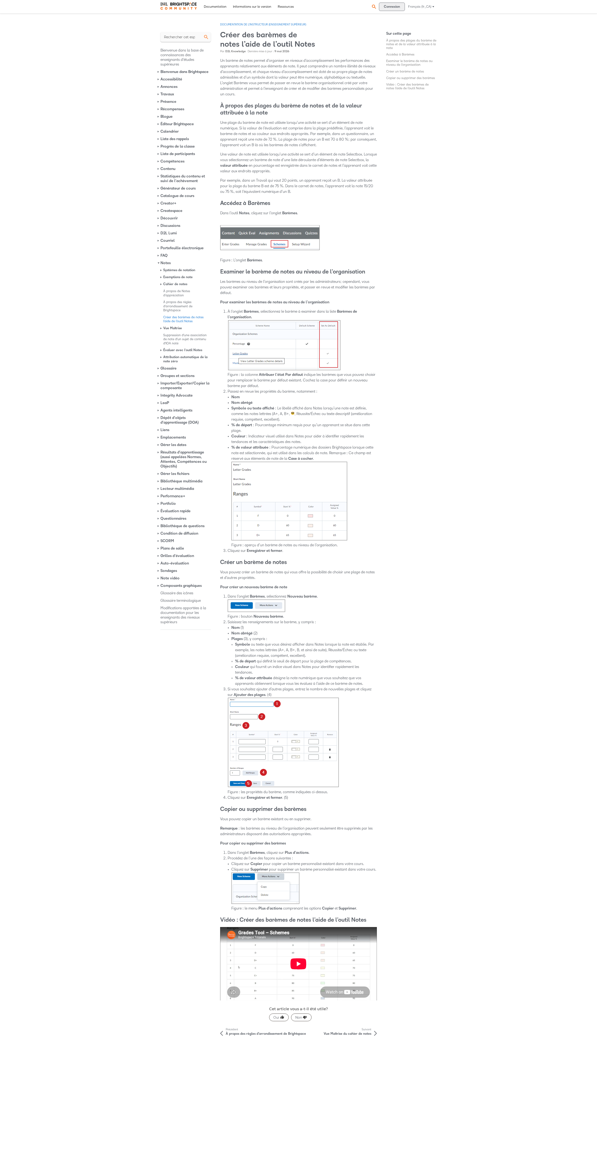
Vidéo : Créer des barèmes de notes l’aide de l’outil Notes (407, 86)
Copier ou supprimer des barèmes (410, 78)
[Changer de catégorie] (158, 72)
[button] (373, 7)
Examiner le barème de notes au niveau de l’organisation (409, 62)
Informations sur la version (252, 6)
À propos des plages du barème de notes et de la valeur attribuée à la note (411, 44)
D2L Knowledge (235, 51)
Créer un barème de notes (405, 71)
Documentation (215, 6)
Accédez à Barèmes (400, 54)
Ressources (286, 6)
